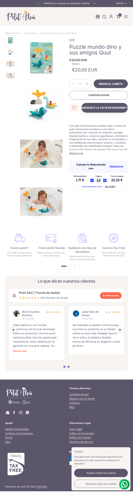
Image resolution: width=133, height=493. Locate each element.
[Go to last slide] (13, 330)
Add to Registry (104, 108)
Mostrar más (19, 351)
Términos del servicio (81, 441)
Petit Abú (41, 486)
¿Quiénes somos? (79, 394)
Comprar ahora (98, 95)
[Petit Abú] (20, 16)
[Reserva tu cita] (98, 17)
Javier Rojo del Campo (90, 313)
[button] (104, 17)
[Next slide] (119, 330)
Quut (72, 39)
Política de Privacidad (81, 433)
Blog (71, 407)
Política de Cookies (80, 437)
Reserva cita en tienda (82, 398)
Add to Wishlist (74, 108)
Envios (8, 437)
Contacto (74, 402)
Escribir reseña (111, 295)
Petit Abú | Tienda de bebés (39, 293)
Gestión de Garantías (17, 429)
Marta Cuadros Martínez (31, 313)
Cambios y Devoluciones (19, 433)
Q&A (7, 441)
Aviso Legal (75, 429)
